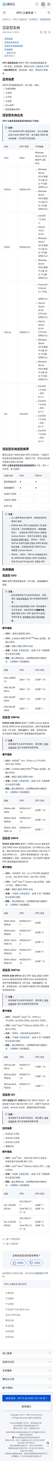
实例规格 (8, 49)
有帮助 (20, 1262)
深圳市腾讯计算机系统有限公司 (18, 1432)
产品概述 (9, 1298)
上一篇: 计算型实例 (11, 1238)
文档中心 (6, 19)
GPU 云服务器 (24, 12)
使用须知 (9, 1336)
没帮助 (37, 1262)
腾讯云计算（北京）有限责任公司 (18, 1440)
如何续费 (9, 1331)
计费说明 (9, 1292)
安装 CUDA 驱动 (12, 1314)
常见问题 (9, 1325)
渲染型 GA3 (11, 52)
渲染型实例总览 (11, 42)
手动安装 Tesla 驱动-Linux (17, 1309)
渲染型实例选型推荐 (13, 45)
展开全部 (8, 55)
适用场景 (8, 38)
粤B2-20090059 (26, 1434)
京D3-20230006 (35, 1445)
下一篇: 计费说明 (10, 1243)
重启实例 (9, 1320)
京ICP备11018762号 (26, 1442)
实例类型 (33, 19)
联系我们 (26, 1406)
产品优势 (9, 1303)
